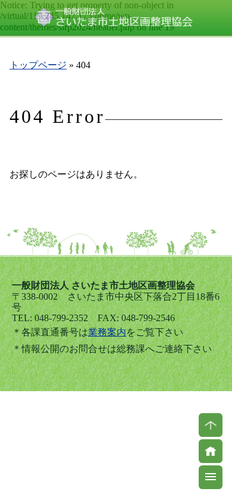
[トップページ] (210, 451)
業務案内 (107, 332)
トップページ (38, 65)
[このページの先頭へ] (210, 425)
